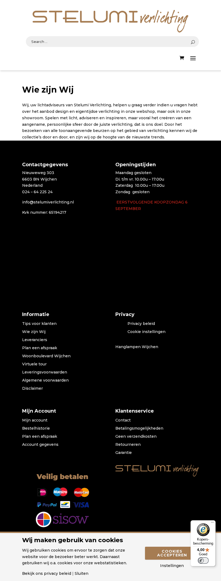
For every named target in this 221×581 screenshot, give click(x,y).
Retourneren (128, 445)
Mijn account (34, 420)
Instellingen (172, 566)
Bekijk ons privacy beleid (46, 573)
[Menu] (212, 523)
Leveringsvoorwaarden (44, 372)
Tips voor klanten (39, 324)
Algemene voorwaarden (45, 380)
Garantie (123, 453)
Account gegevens (40, 445)
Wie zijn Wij (34, 332)
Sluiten (81, 573)
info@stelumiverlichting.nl (48, 202)
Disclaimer (32, 388)
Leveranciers (34, 340)
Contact (123, 420)
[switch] (203, 560)
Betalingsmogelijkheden (139, 428)
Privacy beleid (141, 324)
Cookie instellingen (146, 332)
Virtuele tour (34, 364)
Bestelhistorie (36, 428)
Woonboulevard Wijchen (46, 356)
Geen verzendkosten (136, 436)
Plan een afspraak (39, 348)
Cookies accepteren (172, 553)
